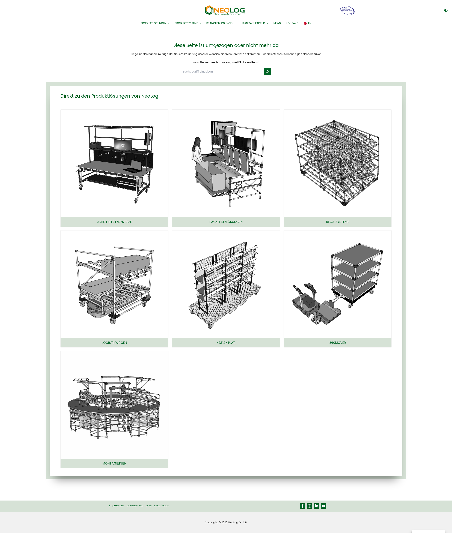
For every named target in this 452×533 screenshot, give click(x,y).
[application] (168, 23)
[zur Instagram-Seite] (309, 506)
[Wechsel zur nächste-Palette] (446, 10)
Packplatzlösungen (226, 222)
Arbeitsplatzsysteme (114, 222)
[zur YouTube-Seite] (323, 506)
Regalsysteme (337, 222)
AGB (149, 505)
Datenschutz (135, 505)
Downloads (161, 505)
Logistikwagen (114, 342)
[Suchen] (267, 71)
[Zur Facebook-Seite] (302, 506)
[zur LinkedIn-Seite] (316, 506)
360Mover (337, 342)
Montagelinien (114, 463)
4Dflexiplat (226, 342)
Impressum (116, 505)
